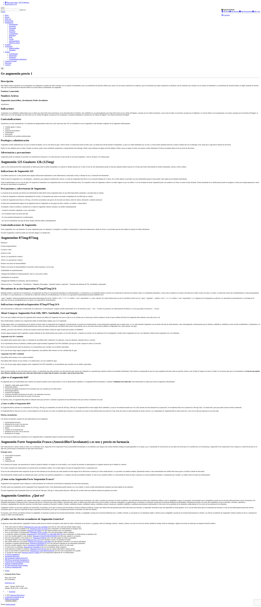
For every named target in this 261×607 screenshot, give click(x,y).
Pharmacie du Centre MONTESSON (42, 551)
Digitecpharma (10, 604)
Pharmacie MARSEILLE (38, 543)
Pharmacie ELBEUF (40, 538)
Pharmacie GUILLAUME (38, 532)
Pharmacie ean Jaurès (34, 530)
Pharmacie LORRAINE (36, 545)
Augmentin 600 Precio (12, 556)
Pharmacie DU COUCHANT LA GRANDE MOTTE (45, 534)
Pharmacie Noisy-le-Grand (38, 529)
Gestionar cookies (11, 601)
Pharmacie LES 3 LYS (33, 540)
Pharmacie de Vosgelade (32, 547)
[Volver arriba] (2, 68)
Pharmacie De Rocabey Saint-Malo (39, 541)
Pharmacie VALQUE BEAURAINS (45, 536)
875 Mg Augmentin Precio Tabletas (16, 565)
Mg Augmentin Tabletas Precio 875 (16, 558)
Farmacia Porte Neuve (17, 595)
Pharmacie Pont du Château (31, 552)
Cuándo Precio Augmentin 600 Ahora (17, 562)
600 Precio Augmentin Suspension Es (17, 560)
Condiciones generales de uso (14, 597)
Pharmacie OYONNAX (38, 549)
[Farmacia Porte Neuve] (3, 12)
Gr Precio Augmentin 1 (12, 554)
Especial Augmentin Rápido (14, 563)
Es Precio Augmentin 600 (13, 567)
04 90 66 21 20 (10, 583)
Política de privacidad (12, 599)
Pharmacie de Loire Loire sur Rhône (36, 527)
